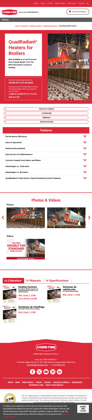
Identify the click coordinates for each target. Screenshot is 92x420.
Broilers (25, 26)
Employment (77, 382)
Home (17, 26)
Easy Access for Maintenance (19, 154)
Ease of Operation (13, 142)
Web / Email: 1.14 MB (71, 295)
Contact (82, 3)
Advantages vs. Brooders (16, 172)
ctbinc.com (33, 396)
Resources (72, 3)
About (36, 3)
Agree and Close (83, 409)
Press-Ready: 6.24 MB (27, 298)
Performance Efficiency (16, 136)
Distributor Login (36, 385)
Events (50, 3)
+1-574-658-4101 (58, 365)
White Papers (60, 3)
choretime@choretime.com (37, 365)
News (43, 3)
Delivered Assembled (15, 148)
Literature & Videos (61, 382)
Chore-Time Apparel (54, 385)
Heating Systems (50, 26)
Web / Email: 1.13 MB (27, 295)
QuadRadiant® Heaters (68, 26)
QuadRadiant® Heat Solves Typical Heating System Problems (33, 178)
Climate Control (36, 26)
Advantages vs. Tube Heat (17, 166)
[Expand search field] (87, 3)
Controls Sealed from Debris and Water (23, 160)
